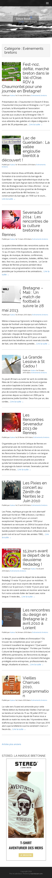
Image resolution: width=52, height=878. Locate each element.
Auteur (12, 95)
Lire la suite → (36, 124)
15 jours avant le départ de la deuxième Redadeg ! (36, 557)
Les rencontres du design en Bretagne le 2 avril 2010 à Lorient (36, 619)
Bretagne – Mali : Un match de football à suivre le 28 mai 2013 (23, 299)
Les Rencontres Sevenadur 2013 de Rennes (33, 424)
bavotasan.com (37, 873)
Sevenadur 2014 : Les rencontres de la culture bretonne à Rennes (25, 223)
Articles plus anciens (11, 744)
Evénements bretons (39, 95)
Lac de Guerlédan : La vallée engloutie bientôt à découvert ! (26, 149)
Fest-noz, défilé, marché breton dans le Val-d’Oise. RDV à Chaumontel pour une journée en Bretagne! (25, 77)
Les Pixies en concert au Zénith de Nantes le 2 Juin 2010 (35, 492)
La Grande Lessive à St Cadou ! (34, 361)
